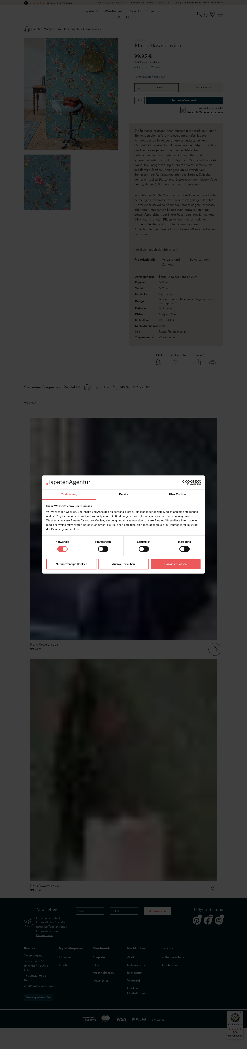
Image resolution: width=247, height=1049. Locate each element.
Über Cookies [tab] (177, 494)
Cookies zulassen (175, 564)
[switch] (103, 549)
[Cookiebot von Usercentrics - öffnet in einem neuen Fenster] (185, 482)
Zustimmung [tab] (69, 494)
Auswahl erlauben (123, 564)
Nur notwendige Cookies (71, 564)
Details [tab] (123, 494)
